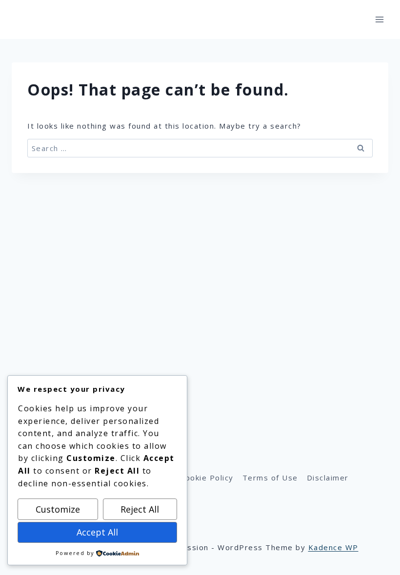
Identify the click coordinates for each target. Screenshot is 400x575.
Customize (58, 509)
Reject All (139, 509)
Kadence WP (333, 547)
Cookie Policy (207, 477)
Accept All (97, 532)
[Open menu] (379, 19)
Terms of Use (270, 477)
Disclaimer (328, 477)
